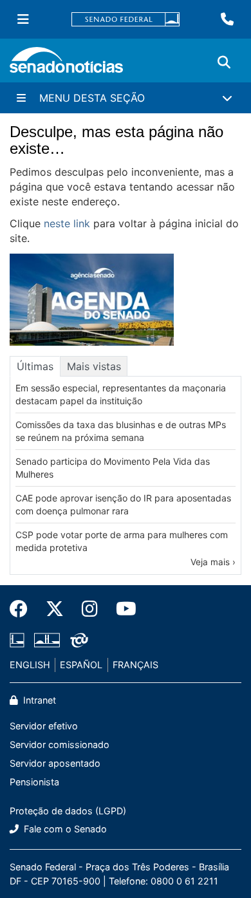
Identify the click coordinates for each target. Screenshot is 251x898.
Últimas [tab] (35, 366)
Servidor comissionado (59, 744)
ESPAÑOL (81, 664)
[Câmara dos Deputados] (17, 639)
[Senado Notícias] (66, 64)
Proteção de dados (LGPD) (68, 810)
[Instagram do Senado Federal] (90, 608)
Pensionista (34, 781)
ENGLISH (30, 664)
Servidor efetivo (44, 725)
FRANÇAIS (135, 664)
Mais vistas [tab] (94, 366)
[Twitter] (55, 608)
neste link (67, 223)
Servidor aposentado (55, 763)
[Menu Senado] (23, 19)
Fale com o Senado (64, 828)
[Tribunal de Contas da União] (79, 639)
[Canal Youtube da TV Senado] (121, 608)
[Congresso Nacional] (46, 639)
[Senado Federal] (125, 19)
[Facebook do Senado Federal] (23, 608)
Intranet (38, 700)
